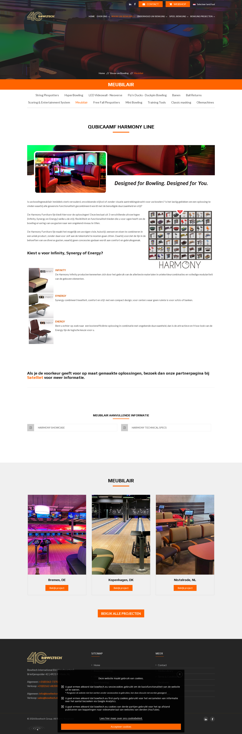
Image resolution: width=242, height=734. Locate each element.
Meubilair (81, 102)
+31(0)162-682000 (48, 685)
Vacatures (163, 682)
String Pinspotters (47, 95)
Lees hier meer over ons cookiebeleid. (121, 718)
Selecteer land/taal (205, 4)
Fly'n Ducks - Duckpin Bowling (147, 95)
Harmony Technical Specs (149, 427)
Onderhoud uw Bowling (151, 16)
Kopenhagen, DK (121, 580)
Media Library (165, 670)
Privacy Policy (166, 688)
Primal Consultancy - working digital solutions (36, 728)
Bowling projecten (201, 16)
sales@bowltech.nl (48, 697)
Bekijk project (56, 587)
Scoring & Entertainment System (49, 102)
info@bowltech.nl (48, 693)
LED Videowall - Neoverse (105, 95)
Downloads (164, 693)
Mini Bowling (133, 102)
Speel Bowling (177, 16)
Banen (176, 95)
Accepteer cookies (121, 726)
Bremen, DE (57, 580)
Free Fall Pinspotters (106, 102)
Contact (152, 4)
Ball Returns (194, 95)
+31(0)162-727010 (50, 681)
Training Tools (157, 102)
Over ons (102, 16)
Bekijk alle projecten (121, 613)
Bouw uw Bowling (122, 16)
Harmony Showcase (51, 427)
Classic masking (181, 102)
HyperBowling (73, 95)
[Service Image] (57, 534)
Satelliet (35, 377)
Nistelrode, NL (185, 580)
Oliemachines (205, 102)
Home (92, 16)
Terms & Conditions (168, 676)
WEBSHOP (179, 4)
